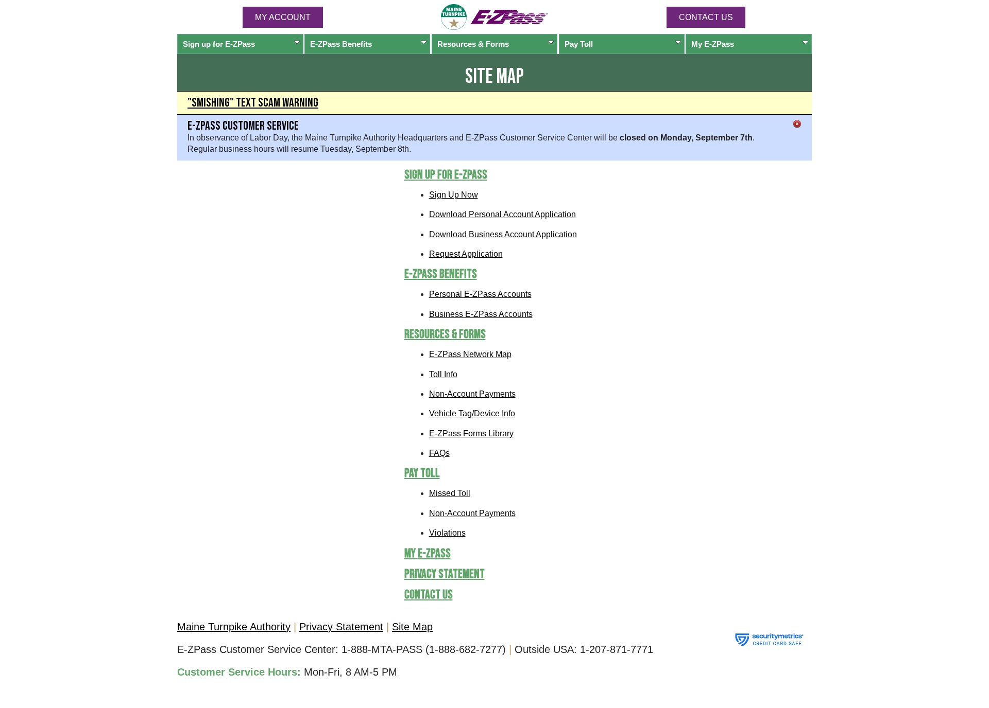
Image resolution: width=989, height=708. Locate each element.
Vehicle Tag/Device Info (472, 413)
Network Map (470, 354)
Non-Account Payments (472, 394)
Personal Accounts (480, 294)
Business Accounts (481, 314)
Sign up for (219, 44)
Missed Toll (449, 493)
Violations (447, 532)
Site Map (412, 626)
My (712, 44)
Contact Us (706, 17)
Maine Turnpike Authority (234, 626)
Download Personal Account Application (502, 214)
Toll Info (443, 374)
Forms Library (471, 433)
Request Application (466, 254)
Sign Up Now (453, 194)
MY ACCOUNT (283, 17)
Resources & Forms (473, 44)
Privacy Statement (444, 574)
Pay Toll (579, 44)
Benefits (341, 44)
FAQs (439, 453)
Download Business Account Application (503, 234)
